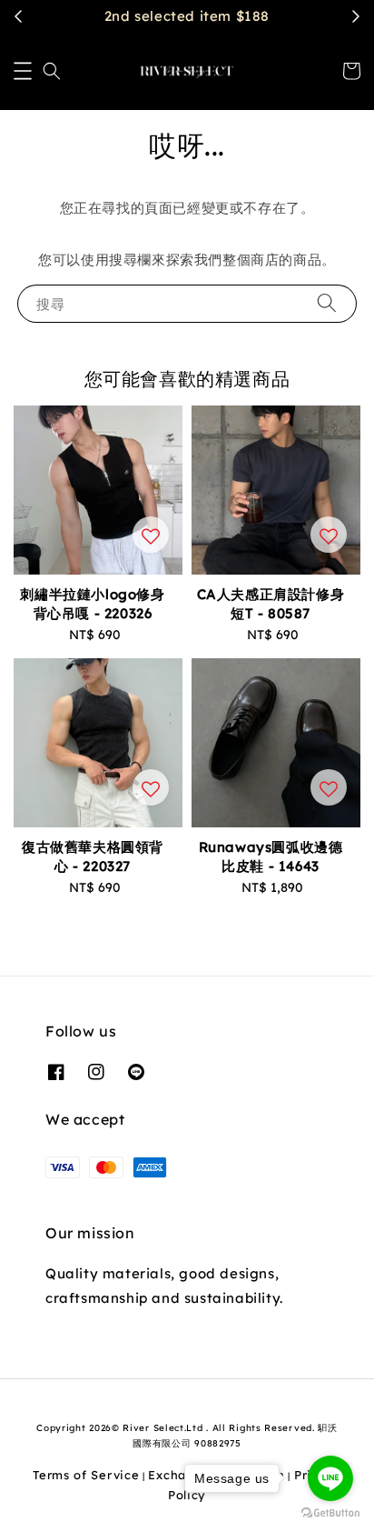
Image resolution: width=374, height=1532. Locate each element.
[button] (23, 71)
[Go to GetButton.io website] (330, 1513)
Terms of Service (86, 1474)
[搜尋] (327, 303)
